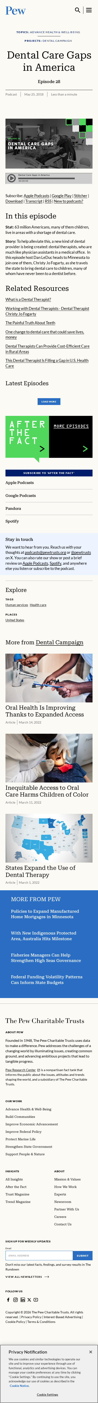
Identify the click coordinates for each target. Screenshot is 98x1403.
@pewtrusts (81, 552)
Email (8, 1248)
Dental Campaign (59, 642)
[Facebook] (8, 1299)
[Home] (44, 1020)
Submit (83, 1255)
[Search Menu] (77, 10)
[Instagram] (15, 1299)
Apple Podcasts (36, 196)
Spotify (55, 563)
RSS (48, 201)
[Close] (91, 1352)
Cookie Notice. (19, 1386)
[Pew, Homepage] (15, 10)
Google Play (62, 196)
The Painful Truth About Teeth (30, 323)
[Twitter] (29, 1300)
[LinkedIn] (23, 1299)
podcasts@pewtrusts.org (45, 552)
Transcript (33, 201)
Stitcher (80, 196)
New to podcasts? (68, 201)
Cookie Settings (47, 1394)
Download (14, 201)
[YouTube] (36, 1299)
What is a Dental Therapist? (28, 299)
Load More (49, 401)
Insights (12, 1171)
